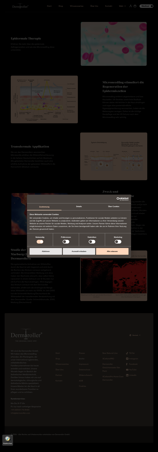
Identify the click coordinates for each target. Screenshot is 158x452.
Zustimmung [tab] (44, 207)
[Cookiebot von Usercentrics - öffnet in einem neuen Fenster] (118, 199)
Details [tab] (79, 206)
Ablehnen (46, 251)
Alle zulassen (112, 251)
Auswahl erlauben (79, 251)
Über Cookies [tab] (113, 206)
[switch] (66, 242)
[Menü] (11, 436)
